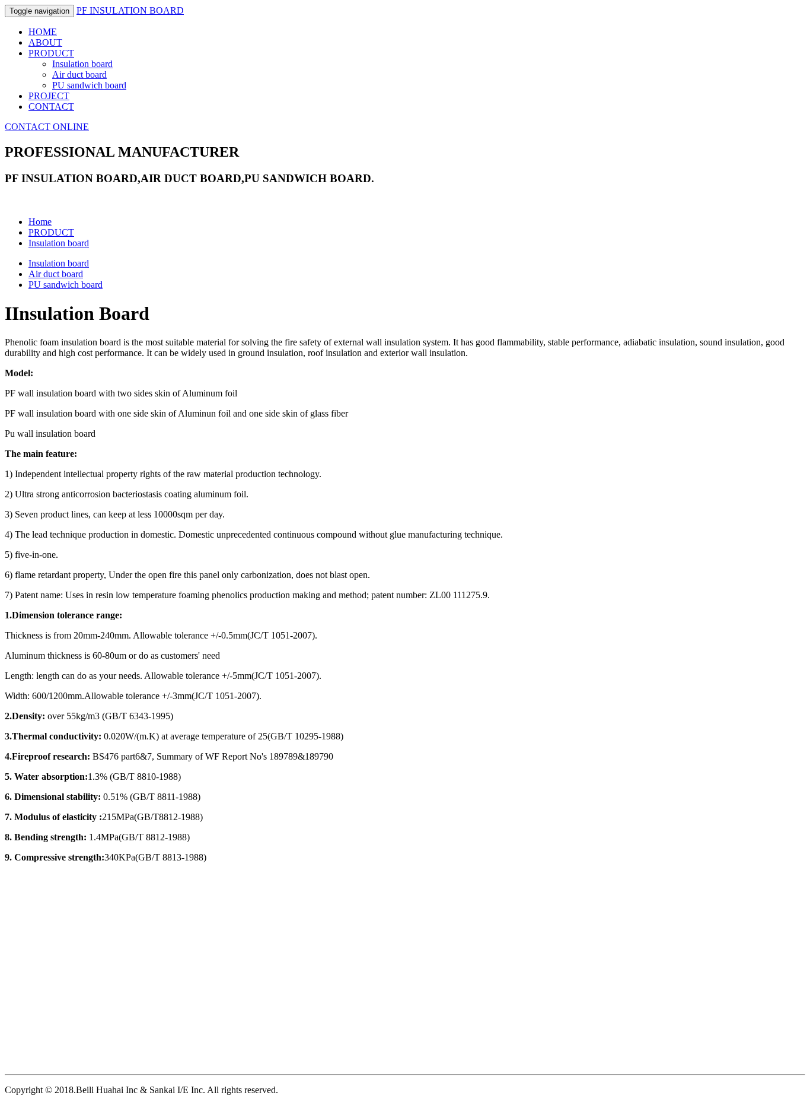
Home (40, 222)
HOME (42, 32)
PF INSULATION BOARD (130, 10)
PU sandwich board (89, 85)
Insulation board (82, 64)
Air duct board (79, 74)
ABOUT (45, 42)
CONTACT (51, 106)
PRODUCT (51, 53)
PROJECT (48, 96)
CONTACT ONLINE (47, 127)
